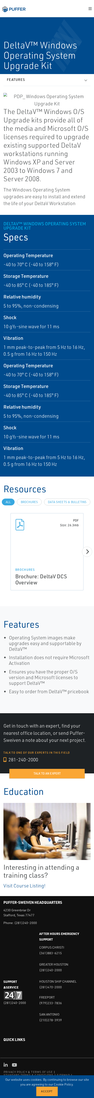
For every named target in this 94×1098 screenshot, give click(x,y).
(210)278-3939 (50, 1020)
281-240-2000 (23, 760)
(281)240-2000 (25, 923)
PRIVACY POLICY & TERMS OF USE (28, 1072)
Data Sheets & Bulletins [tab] (67, 502)
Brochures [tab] (29, 502)
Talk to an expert (47, 773)
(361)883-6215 (50, 953)
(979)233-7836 (50, 1003)
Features (16, 79)
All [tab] (8, 502)
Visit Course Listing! (24, 886)
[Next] (87, 552)
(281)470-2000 (50, 987)
